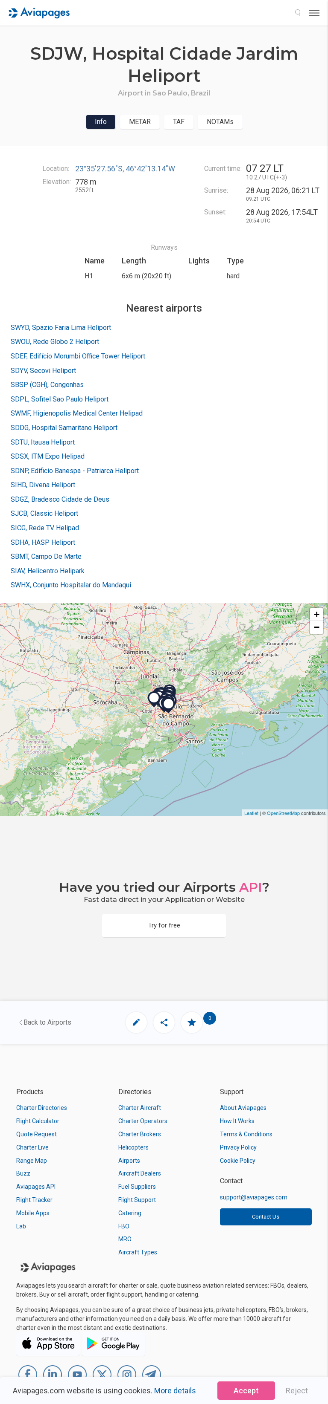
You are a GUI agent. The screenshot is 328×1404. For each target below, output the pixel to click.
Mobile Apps (33, 1213)
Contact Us (265, 1216)
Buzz (23, 1173)
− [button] (316, 627)
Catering (129, 1213)
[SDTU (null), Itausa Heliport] (169, 705)
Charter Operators (142, 1121)
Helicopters (133, 1147)
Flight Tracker (34, 1199)
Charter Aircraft (139, 1107)
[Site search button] (298, 13)
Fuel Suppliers (137, 1186)
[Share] (164, 1022)
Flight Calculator (37, 1121)
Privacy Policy (238, 1147)
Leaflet (251, 812)
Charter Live (32, 1147)
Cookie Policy (237, 1160)
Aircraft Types (137, 1252)
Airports (129, 1160)
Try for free (164, 925)
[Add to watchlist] (191, 1022)
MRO (125, 1239)
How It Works (237, 1121)
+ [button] (316, 614)
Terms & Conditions (246, 1134)
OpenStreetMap (283, 812)
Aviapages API (36, 1186)
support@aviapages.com (253, 1197)
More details (175, 1390)
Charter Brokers (139, 1134)
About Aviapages (243, 1107)
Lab (21, 1226)
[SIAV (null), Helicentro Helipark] (154, 699)
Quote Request (36, 1134)
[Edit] (136, 1022)
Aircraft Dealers (139, 1173)
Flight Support (137, 1199)
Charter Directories (41, 1107)
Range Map (31, 1160)
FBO (123, 1226)
